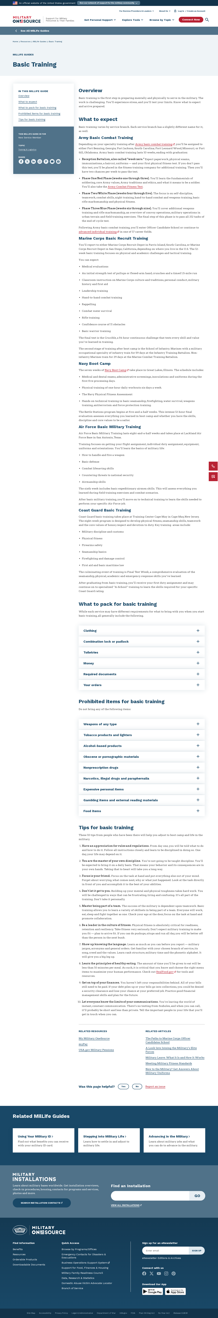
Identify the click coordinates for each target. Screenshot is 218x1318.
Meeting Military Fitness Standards (169, 1063)
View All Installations (125, 1205)
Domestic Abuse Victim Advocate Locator (87, 1283)
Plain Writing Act (146, 1313)
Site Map (31, 1313)
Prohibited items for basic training (39, 113)
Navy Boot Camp (115, 370)
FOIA (133, 1313)
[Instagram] (166, 1274)
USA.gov (123, 1313)
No (137, 1086)
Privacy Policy (61, 1313)
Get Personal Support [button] (98, 19)
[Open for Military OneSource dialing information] (213, 466)
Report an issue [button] (155, 1086)
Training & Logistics (27, 149)
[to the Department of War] (15, 3)
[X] (152, 1274)
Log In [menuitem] (181, 11)
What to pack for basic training (37, 107)
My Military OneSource (94, 1038)
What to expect (27, 101)
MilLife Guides (39, 41)
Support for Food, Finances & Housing (85, 1267)
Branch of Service (72, 1288)
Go (197, 1196)
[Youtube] (159, 1274)
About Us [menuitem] (163, 11)
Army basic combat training (153, 144)
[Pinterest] (174, 1274)
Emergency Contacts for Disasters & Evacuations (84, 1256)
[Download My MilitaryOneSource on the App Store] (175, 1291)
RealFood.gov (165, 971)
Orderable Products (25, 1259)
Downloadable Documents (29, 1264)
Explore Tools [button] (131, 19)
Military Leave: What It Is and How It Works (175, 1057)
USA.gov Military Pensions (96, 1049)
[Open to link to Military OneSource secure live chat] (213, 476)
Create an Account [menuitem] (196, 11)
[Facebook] (144, 1274)
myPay (83, 1044)
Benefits (18, 1249)
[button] (108, 3)
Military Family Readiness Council (82, 1272)
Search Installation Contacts (40, 1203)
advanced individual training (98, 231)
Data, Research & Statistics (78, 1278)
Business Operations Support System (84, 1262)
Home (15, 41)
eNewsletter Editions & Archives (161, 1258)
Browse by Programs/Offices (79, 1249)
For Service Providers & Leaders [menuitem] (135, 11)
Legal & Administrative (82, 1313)
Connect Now (191, 19)
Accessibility (45, 1313)
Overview (23, 95)
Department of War (106, 1313)
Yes (123, 1086)
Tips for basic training (31, 119)
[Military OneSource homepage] (29, 19)
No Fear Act (163, 1313)
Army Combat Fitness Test (125, 186)
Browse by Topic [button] (160, 19)
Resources (26, 41)
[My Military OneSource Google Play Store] (153, 1291)
